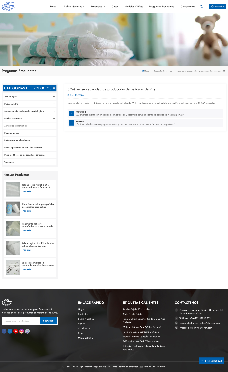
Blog (80, 333)
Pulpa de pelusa (11, 133)
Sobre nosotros (73, 6)
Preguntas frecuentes (161, 6)
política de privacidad (128, 366)
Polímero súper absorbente (17, 140)
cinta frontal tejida (132, 314)
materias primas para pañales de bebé (142, 327)
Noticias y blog (134, 6)
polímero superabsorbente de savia (141, 332)
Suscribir (48, 320)
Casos (115, 6)
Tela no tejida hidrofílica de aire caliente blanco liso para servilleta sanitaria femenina (38, 244)
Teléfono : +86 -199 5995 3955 (194, 318)
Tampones (9, 162)
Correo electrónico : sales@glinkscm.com (199, 323)
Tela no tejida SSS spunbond (137, 309)
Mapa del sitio (85, 338)
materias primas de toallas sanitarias (141, 336)
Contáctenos (188, 6)
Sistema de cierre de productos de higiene (24, 111)
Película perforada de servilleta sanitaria (23, 147)
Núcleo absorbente (13, 118)
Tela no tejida (10, 96)
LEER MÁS (27, 191)
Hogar (53, 6)
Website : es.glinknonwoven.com (195, 327)
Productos (97, 6)
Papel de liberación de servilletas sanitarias (24, 154)
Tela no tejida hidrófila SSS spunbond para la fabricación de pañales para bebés (36, 186)
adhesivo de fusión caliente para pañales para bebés (144, 347)
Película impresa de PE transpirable (140, 341)
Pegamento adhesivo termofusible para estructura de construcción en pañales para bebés (37, 225)
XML (109, 366)
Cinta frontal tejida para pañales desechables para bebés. (38, 205)
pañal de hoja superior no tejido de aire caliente (144, 320)
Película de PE (11, 103)
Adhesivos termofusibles (15, 125)
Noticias (82, 323)
